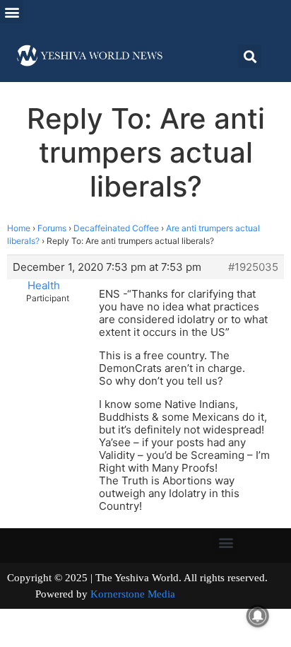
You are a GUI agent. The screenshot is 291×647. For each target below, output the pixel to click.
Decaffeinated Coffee (116, 228)
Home (18, 228)
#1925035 (253, 267)
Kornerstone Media (132, 594)
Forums (51, 228)
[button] (11, 11)
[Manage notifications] (258, 616)
